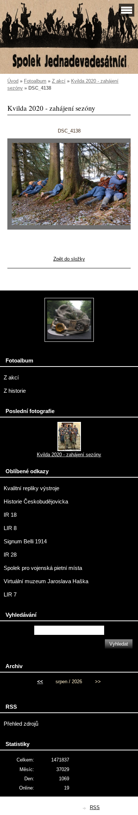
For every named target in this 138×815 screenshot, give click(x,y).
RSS (95, 807)
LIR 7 (10, 595)
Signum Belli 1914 (25, 541)
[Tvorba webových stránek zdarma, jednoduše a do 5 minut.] (84, 808)
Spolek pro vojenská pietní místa (43, 568)
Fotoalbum (35, 81)
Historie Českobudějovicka (36, 502)
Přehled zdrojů (21, 724)
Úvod (12, 81)
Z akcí (59, 81)
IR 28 (10, 555)
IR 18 (10, 515)
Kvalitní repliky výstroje (31, 488)
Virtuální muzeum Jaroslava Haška (46, 581)
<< (40, 681)
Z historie (15, 391)
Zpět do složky (69, 259)
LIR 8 (10, 528)
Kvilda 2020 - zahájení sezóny (69, 454)
